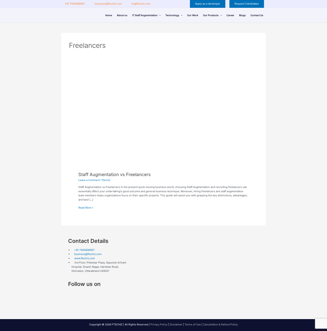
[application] (159, 15)
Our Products (211, 15)
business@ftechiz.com (108, 3)
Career (230, 15)
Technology (172, 15)
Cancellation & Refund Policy (220, 324)
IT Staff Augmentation (145, 15)
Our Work (192, 15)
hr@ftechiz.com (140, 3)
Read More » (86, 207)
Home (108, 15)
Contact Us (257, 15)
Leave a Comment (89, 180)
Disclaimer (176, 324)
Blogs (242, 15)
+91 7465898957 (75, 3)
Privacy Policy (159, 324)
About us (122, 15)
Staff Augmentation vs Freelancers (114, 174)
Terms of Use (193, 324)
